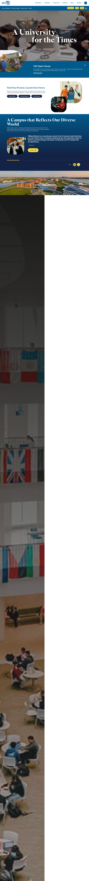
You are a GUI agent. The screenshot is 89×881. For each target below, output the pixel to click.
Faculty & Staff (24, 8)
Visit (77, 8)
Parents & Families (15, 8)
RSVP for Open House (37, 72)
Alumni (30, 8)
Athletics (79, 3)
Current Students (6, 8)
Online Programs (36, 96)
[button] (44, 183)
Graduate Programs (24, 96)
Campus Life (56, 3)
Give (86, 8)
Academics (47, 3)
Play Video (32, 150)
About (72, 3)
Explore (43, 57)
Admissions (38, 3)
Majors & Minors (12, 96)
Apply (82, 8)
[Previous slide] (74, 164)
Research (65, 3)
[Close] (85, 65)
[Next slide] (78, 164)
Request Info (70, 8)
